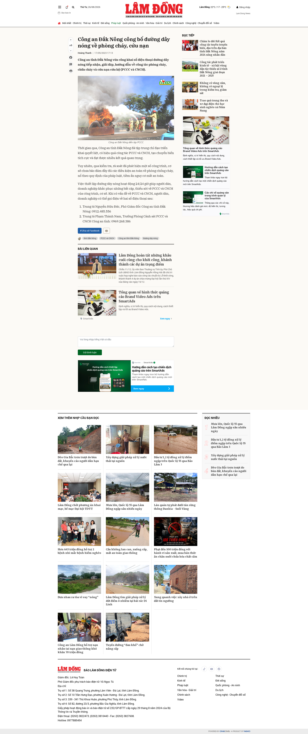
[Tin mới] (67, 7)
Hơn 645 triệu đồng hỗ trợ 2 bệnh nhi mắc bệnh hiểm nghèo (79, 551)
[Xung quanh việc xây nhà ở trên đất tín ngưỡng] (175, 579)
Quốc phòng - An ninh (133, 23)
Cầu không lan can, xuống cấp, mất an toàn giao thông (126, 551)
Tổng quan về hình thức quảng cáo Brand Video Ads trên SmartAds (144, 296)
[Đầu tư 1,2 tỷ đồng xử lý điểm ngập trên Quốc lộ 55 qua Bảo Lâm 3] (175, 439)
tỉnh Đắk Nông (90, 238)
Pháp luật (116, 23)
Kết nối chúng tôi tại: (187, 668)
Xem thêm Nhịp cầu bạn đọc (78, 418)
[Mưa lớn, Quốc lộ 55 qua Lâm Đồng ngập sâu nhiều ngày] (127, 487)
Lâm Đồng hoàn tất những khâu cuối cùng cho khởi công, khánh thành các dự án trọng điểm (145, 259)
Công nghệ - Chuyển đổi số (198, 23)
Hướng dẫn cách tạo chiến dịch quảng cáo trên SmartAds (151, 369)
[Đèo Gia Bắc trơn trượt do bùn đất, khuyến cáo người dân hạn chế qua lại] (79, 439)
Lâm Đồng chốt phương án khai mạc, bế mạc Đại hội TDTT (79, 506)
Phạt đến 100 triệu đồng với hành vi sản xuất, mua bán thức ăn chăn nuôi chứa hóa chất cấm (175, 553)
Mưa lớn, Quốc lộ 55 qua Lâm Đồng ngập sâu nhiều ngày (125, 506)
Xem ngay (165, 318)
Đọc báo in (66, 12)
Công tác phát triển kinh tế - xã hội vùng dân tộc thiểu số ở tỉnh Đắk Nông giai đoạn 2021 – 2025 (213, 69)
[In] (106, 231)
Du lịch (167, 23)
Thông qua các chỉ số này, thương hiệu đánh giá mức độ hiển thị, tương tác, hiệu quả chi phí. (206, 206)
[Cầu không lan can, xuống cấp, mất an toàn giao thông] (127, 531)
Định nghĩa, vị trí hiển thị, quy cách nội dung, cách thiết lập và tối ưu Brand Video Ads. (146, 308)
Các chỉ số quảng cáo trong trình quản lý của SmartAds (217, 195)
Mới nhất (66, 23)
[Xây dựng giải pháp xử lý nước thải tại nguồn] (127, 439)
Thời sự (86, 23)
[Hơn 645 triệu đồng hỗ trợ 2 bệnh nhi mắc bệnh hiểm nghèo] (79, 531)
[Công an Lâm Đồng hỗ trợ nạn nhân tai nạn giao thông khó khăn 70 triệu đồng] (79, 627)
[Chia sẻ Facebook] (70, 57)
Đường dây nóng (150, 238)
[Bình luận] (70, 64)
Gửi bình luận (90, 352)
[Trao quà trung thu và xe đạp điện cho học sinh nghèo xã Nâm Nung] (190, 104)
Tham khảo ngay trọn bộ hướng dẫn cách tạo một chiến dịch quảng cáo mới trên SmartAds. (152, 377)
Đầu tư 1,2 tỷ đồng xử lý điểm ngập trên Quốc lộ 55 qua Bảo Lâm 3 (173, 461)
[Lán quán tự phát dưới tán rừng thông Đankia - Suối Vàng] (175, 487)
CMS (225, 731)
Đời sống (105, 23)
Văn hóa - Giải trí (154, 23)
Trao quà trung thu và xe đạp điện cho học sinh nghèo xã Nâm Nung (214, 105)
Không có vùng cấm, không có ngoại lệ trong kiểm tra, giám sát (213, 88)
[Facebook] (219, 669)
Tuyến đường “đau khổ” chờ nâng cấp (125, 646)
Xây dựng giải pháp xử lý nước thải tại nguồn (126, 459)
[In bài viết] (70, 70)
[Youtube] (211, 669)
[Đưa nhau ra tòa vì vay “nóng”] (79, 579)
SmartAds (88, 318)
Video (216, 23)
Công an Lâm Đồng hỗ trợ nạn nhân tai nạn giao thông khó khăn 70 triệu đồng (78, 648)
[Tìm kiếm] (73, 7)
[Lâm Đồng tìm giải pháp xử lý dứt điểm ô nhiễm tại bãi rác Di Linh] (127, 579)
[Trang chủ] (59, 23)
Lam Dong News (243, 13)
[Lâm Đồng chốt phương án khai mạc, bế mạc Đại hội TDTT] (79, 487)
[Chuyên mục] (60, 7)
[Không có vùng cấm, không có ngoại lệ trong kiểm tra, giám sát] (190, 87)
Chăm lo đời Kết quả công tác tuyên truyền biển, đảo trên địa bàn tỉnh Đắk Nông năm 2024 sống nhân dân (213, 48)
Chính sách (178, 23)
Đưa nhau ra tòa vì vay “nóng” (78, 597)
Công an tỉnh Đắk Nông (129, 238)
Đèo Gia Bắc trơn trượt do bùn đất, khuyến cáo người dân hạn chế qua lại (78, 461)
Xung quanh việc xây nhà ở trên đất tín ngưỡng (175, 599)
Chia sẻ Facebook (90, 230)
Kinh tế (95, 23)
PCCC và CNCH (107, 238)
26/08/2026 (90, 7)
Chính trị (77, 23)
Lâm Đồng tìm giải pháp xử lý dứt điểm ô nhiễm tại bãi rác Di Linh (126, 601)
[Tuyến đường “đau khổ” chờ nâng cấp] (127, 627)
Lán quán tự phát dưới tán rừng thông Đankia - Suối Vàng (175, 506)
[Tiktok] (204, 669)
